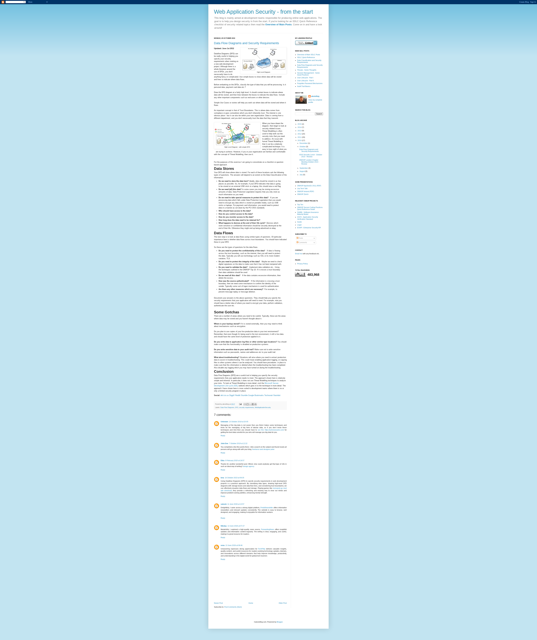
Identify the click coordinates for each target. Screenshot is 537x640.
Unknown (224, 422)
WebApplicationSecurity (263, 407)
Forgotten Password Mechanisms (309, 83)
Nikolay (224, 526)
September (304, 168)
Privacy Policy (302, 264)
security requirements (246, 407)
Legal (299, 225)
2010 (300, 140)
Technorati (268, 395)
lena (222, 478)
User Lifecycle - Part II (305, 81)
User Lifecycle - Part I (305, 78)
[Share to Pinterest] (255, 404)
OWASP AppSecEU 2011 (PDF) (309, 186)
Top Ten (300, 205)
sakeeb (224, 504)
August (302, 171)
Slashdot (276, 395)
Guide (299, 222)
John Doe (224, 443)
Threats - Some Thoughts (306, 70)
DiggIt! (232, 395)
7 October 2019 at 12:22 (238, 443)
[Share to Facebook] (252, 404)
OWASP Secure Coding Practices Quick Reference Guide (310, 208)
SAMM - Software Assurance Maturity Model (308, 213)
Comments (302, 242)
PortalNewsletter (266, 508)
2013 (300, 131)
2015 (300, 124)
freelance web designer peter (263, 449)
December (304, 143)
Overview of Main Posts (278, 24)
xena (223, 545)
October (303, 147)
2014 (300, 127)
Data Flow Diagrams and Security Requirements (246, 43)
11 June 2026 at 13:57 (235, 504)
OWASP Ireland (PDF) (305, 191)
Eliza (222, 461)
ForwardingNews (267, 529)
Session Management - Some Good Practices (308, 74)
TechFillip (261, 549)
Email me (299, 254)
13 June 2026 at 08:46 (233, 545)
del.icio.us (225, 395)
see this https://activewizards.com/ (271, 430)
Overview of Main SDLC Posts (308, 55)
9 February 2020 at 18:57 (234, 461)
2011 (300, 137)
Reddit (237, 395)
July (301, 175)
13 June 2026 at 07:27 (236, 526)
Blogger (280, 622)
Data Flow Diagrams (227, 407)
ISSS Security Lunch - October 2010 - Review (310, 156)
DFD (236, 407)
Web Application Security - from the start (263, 12)
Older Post (283, 603)
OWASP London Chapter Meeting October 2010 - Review (309, 162)
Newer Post (218, 603)
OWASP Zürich (302, 194)
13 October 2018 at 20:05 (238, 422)
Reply (223, 436)
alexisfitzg (315, 96)
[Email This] (244, 404)
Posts (300, 238)
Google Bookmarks (256, 395)
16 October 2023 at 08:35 (234, 478)
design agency (248, 466)
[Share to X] (250, 404)
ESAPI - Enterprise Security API (309, 228)
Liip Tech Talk (302, 189)
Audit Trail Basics (303, 86)
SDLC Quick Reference (306, 57)
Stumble (244, 395)
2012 (300, 134)
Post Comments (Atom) (233, 607)
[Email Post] (240, 404)
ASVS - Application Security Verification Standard (307, 218)
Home (251, 603)
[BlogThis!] (247, 404)
